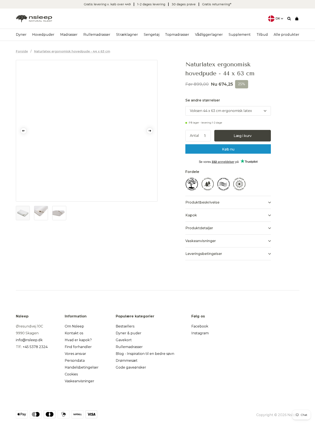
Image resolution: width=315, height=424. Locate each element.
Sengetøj (151, 35)
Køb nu (228, 149)
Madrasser (69, 35)
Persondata (75, 361)
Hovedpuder (43, 35)
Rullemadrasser (96, 35)
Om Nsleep (74, 326)
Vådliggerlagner (209, 35)
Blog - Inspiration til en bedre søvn (145, 354)
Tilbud (262, 35)
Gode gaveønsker (131, 367)
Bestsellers (125, 326)
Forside (22, 51)
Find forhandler (78, 347)
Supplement (240, 35)
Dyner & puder (128, 333)
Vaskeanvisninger (79, 381)
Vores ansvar (75, 354)
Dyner (21, 35)
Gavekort (124, 340)
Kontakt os (74, 333)
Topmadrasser (177, 35)
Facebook (199, 326)
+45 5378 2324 (35, 347)
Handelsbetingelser (82, 367)
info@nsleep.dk (29, 340)
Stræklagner (127, 35)
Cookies (71, 374)
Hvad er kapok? (78, 340)
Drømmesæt (127, 361)
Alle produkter (286, 35)
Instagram (200, 333)
